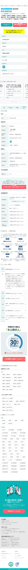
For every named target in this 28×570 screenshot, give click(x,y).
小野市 (9, 450)
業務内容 (11, 107)
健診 (2, 11)
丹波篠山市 (4, 453)
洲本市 (9, 441)
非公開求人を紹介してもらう (14, 359)
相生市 (3, 444)
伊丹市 (22, 441)
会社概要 (2, 551)
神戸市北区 (13, 435)
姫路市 (11, 438)
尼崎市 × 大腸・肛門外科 (7, 389)
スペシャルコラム (5, 541)
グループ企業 (17, 555)
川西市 (3, 450)
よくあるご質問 (5, 533)
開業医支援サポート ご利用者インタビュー (11, 545)
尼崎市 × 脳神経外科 (6, 377)
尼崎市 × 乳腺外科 (6, 383)
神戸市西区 (4, 438)
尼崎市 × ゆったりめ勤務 (7, 398)
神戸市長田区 (14, 432)
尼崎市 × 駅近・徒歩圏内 (7, 401)
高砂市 (22, 447)
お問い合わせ (17, 553)
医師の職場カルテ (16, 544)
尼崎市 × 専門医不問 (20, 401)
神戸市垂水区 (5, 435)
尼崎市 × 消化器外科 (17, 374)
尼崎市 (17, 438)
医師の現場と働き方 (15, 539)
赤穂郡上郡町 (14, 468)
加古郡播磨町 (23, 462)
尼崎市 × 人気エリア (6, 404)
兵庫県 (22, 420)
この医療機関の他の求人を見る (17, 201)
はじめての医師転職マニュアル (8, 530)
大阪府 (16, 420)
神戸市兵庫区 (5, 432)
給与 (4, 107)
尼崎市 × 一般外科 (6, 374)
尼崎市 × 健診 (17, 404)
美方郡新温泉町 (14, 471)
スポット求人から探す (6, 524)
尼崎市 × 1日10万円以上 (7, 407)
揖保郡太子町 (5, 468)
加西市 (22, 450)
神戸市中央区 (22, 435)
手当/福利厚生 (24, 107)
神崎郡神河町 (23, 465)
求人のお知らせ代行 (6, 544)
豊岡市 (9, 444)
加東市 (3, 459)
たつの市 (10, 459)
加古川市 (16, 444)
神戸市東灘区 (11, 429)
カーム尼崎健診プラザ (6, 13)
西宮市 (3, 441)
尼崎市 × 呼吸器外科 (6, 380)
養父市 (11, 453)
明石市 (24, 438)
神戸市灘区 (19, 429)
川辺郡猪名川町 (18, 459)
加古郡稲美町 (14, 462)
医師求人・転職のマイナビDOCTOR (8, 5)
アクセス (2, 557)
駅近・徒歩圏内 (8, 11)
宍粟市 (24, 456)
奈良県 (3, 423)
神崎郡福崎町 (14, 465)
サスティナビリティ (18, 557)
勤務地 (17, 107)
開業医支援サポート (6, 542)
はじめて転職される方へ (14, 528)
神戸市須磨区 (23, 432)
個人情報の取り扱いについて (6, 553)
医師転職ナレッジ (5, 539)
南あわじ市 (4, 456)
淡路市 (17, 456)
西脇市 (3, 447)
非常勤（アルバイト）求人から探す (9, 522)
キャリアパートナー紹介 (7, 531)
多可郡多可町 (5, 462)
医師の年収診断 (15, 542)
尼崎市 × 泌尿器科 (6, 386)
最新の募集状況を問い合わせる (20, 25)
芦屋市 (16, 441)
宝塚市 (9, 447)
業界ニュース (14, 541)
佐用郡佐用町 (23, 468)
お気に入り (7, 24)
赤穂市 (23, 444)
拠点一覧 (16, 531)
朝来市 (11, 456)
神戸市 (3, 429)
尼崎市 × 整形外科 (18, 377)
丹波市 (17, 453)
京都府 (9, 420)
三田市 (16, 450)
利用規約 (16, 551)
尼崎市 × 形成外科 (17, 383)
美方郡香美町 (5, 471)
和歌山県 (10, 423)
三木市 (16, 447)
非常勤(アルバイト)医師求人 (22, 5)
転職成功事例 (22, 531)
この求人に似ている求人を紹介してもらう (14, 186)
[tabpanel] (14, 91)
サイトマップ (3, 555)
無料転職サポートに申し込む (14, 511)
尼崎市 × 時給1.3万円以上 (7, 410)
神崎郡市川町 (5, 465)
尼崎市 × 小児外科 (17, 386)
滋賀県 (3, 420)
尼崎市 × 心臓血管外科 (18, 380)
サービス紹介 (4, 528)
